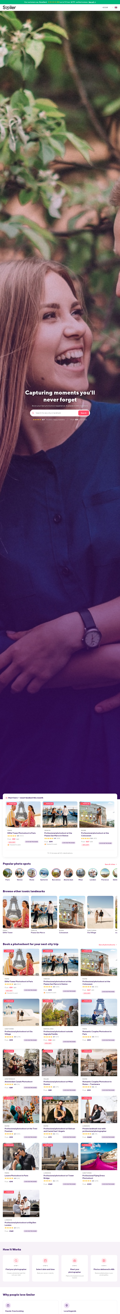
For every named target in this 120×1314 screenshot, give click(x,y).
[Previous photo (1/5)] (8, 814)
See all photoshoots (107, 945)
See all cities (110, 864)
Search (83, 413)
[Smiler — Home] (9, 7)
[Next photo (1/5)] (38, 814)
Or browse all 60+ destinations (61, 853)
